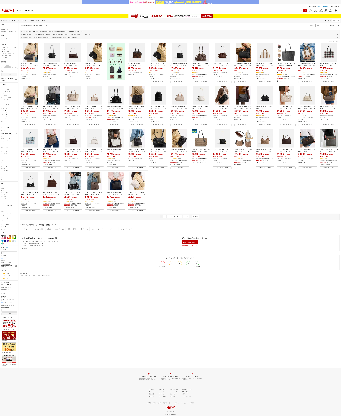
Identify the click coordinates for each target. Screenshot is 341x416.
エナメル (3, 177)
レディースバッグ (47, 275)
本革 (2, 136)
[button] (335, 6)
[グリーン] (15, 238)
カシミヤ (3, 155)
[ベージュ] (13, 236)
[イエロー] (13, 238)
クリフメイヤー (5, 127)
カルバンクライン (5, 100)
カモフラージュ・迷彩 (6, 205)
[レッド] (8, 238)
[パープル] (8, 241)
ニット (3, 164)
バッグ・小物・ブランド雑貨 (27, 275)
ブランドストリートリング (199, 162)
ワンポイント (4, 192)
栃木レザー (4, 119)
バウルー (3, 121)
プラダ (3, 125)
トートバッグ (101, 229)
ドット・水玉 (4, 218)
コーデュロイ (4, 170)
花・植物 (3, 196)
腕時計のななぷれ (325, 164)
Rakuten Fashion (27, 78)
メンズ (3, 40)
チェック (3, 203)
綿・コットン (4, 147)
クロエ (3, 102)
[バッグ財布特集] (116, 63)
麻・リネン (4, 166)
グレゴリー (4, 112)
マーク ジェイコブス (6, 97)
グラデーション (5, 224)
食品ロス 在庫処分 (73, 229)
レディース (4, 38)
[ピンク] (2, 238)
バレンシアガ (4, 114)
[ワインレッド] (5, 238)
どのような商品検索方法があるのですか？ (33, 243)
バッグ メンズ (112, 229)
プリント (3, 194)
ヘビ (2, 216)
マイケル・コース (5, 91)
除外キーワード (5, 307)
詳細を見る (74, 37)
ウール (3, 145)
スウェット (4, 172)
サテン (3, 168)
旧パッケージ (84, 229)
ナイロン (3, 143)
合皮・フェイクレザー (6, 141)
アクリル (3, 175)
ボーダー (3, 226)
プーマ (3, 93)
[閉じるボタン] (337, 31)
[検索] (305, 10)
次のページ (195, 216)
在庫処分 (49, 229)
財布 (93, 229)
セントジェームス (5, 104)
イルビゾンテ (4, 108)
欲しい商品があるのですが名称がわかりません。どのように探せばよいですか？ (42, 241)
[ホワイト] (8, 236)
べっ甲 (3, 220)
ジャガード (4, 153)
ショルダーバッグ (59, 229)
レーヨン (3, 162)
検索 (10, 74)
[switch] (15, 79)
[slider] (1, 68)
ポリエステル (4, 151)
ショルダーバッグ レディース (127, 229)
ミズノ (3, 123)
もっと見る (24, 248)
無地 (2, 188)
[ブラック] (2, 236)
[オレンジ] (10, 238)
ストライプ (4, 199)
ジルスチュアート (5, 106)
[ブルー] (2, 241)
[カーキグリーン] (15, 236)
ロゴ (2, 186)
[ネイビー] (5, 241)
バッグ (38, 275)
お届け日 (3, 255)
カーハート (4, 110)
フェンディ (4, 95)
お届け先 (3, 249)
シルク (3, 160)
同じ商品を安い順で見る (158, 82)
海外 (6, 247)
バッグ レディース (26, 229)
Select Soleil (282, 81)
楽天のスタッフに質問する (190, 242)
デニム (3, 149)
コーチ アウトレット (6, 89)
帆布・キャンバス (5, 138)
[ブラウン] (10, 236)
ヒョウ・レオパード (6, 213)
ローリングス (4, 117)
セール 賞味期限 (39, 229)
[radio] (2, 27)
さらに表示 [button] (4, 58)
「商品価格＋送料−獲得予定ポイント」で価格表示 (31, 25)
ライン (3, 222)
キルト (3, 158)
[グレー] (5, 236)
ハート (3, 207)
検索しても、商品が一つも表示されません (33, 245)
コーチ (3, 87)
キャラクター (4, 201)
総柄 (2, 190)
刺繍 (2, 211)
